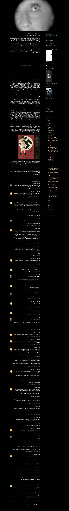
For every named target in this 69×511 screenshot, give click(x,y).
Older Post (38, 502)
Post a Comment (37, 500)
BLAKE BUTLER (34, 191)
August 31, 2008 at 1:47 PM (33, 280)
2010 (48, 123)
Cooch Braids (50, 145)
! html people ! (48, 106)
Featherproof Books (49, 86)
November (50, 130)
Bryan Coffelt (35, 183)
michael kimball (49, 112)
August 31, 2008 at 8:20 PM (33, 425)
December (50, 128)
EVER (49, 198)
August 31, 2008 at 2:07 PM (33, 298)
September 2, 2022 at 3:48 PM (32, 489)
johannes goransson (49, 111)
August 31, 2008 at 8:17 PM (33, 414)
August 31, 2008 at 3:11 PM (33, 336)
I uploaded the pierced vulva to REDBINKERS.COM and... (53, 170)
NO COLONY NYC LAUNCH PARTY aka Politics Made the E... (53, 178)
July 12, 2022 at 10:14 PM (34, 480)
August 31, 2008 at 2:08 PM (33, 307)
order (55, 86)
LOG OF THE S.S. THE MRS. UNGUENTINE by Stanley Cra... (53, 174)
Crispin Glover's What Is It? (53, 140)
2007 (48, 213)
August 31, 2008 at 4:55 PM (33, 384)
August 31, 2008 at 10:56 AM (33, 255)
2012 (48, 120)
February (50, 209)
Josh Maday (36, 228)
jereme (37, 218)
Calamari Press (48, 99)
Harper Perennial (51, 62)
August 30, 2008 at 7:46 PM (33, 225)
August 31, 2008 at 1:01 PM (33, 271)
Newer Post (12, 502)
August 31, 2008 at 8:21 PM (33, 431)
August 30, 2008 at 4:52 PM (33, 215)
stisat (37, 484)
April (49, 205)
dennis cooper (48, 108)
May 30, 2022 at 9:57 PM (34, 472)
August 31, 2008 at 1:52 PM (33, 289)
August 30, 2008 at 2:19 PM (33, 188)
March (49, 207)
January (49, 210)
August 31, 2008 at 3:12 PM (33, 344)
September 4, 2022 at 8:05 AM (32, 497)
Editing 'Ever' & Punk (52, 142)
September (50, 134)
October (49, 132)
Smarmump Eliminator (52, 166)
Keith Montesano (35, 200)
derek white (48, 109)
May (49, 203)
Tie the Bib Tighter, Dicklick (53, 164)
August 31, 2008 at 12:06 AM (33, 243)
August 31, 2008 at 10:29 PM (33, 451)
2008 (48, 127)
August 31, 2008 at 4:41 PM (33, 366)
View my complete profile (51, 45)
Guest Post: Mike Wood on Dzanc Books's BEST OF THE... (53, 152)
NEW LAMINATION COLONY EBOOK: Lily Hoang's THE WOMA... (53, 186)
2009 (48, 125)
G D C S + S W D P (34, 1)
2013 (48, 118)
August (49, 135)
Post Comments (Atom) (36, 504)
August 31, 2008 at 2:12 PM (33, 329)
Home (25, 502)
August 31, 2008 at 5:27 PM (33, 403)
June (49, 202)
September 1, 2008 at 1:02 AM (32, 464)
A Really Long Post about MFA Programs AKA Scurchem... (52, 156)
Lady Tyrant (50, 143)
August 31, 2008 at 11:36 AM (33, 264)
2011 (48, 121)
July (49, 200)
